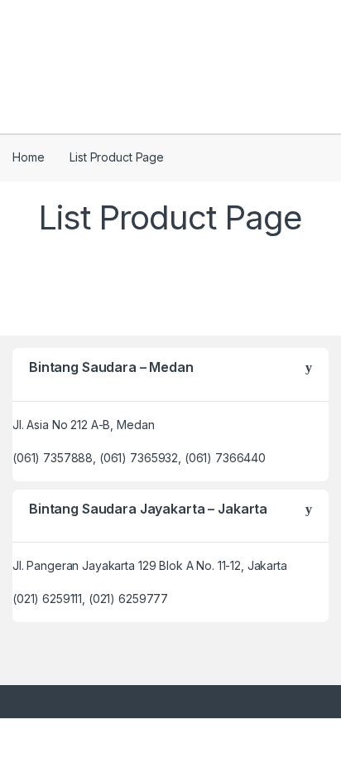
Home (28, 157)
